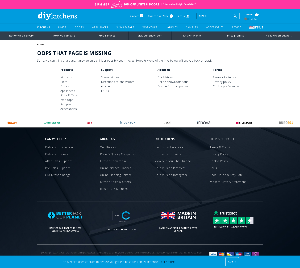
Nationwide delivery (21, 35)
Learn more (167, 262)
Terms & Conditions (223, 147)
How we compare (64, 35)
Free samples (107, 35)
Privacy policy (222, 82)
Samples (192, 27)
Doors (79, 27)
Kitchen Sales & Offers (115, 182)
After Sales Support (58, 161)
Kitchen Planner (193, 35)
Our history (165, 77)
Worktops (150, 27)
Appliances (100, 27)
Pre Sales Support (57, 168)
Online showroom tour (172, 82)
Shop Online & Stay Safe (226, 175)
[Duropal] (286, 123)
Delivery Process (56, 154)
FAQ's (105, 91)
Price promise (235, 35)
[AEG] (90, 123)
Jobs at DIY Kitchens (114, 189)
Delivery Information (59, 147)
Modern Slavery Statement (228, 182)
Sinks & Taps (125, 27)
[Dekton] (128, 123)
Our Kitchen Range (58, 175)
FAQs (213, 168)
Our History (108, 147)
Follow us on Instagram (171, 175)
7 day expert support (279, 35)
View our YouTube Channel (173, 161)
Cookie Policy (219, 161)
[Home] (57, 16)
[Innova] (204, 123)
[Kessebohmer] (52, 123)
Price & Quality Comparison (119, 154)
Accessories (215, 27)
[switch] (246, 19)
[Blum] (12, 123)
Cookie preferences (226, 86)
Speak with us (110, 77)
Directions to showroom (117, 82)
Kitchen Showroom (113, 161)
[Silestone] (244, 123)
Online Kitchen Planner (115, 168)
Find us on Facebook (169, 147)
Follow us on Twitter (169, 154)
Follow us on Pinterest (170, 168)
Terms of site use (225, 77)
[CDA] (167, 123)
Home (40, 44)
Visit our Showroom (150, 35)
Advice (236, 27)
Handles (172, 27)
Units (62, 27)
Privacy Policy (219, 154)
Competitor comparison (173, 86)
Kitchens (43, 27)
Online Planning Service (116, 175)
